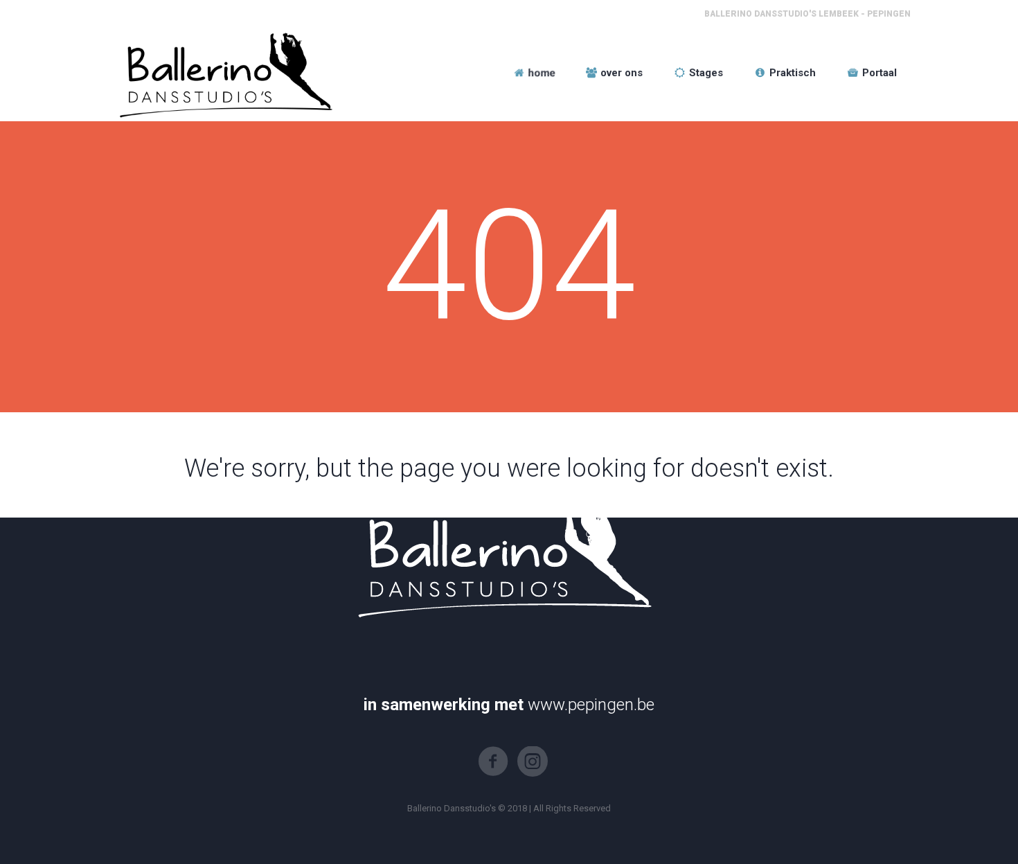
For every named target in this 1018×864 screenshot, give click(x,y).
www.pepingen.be (591, 704)
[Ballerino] (223, 72)
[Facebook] (493, 761)
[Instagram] (532, 761)
